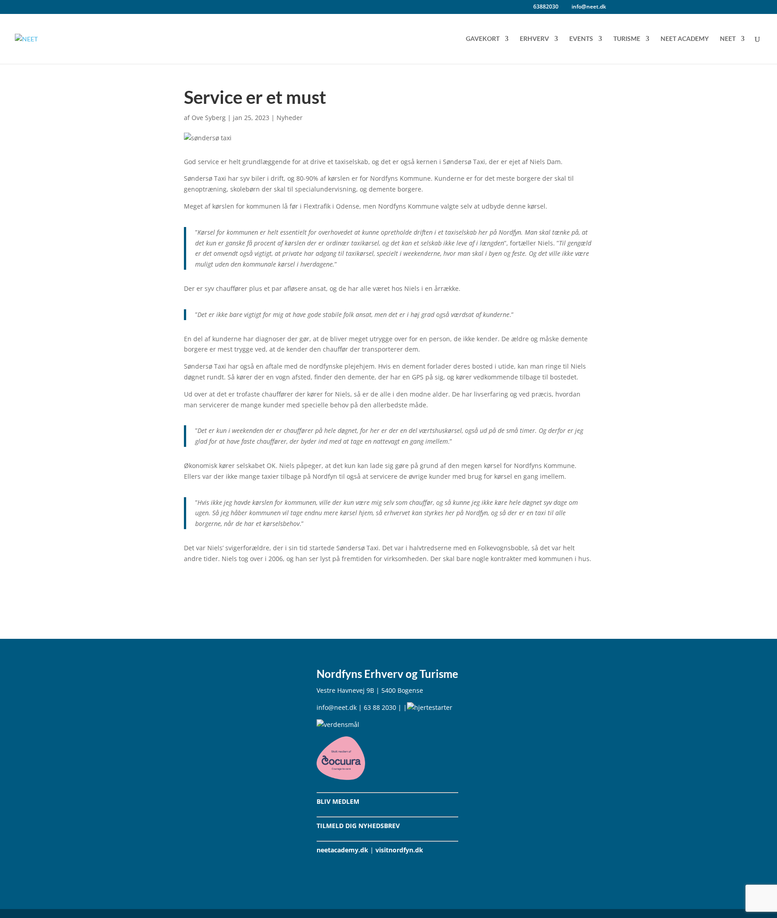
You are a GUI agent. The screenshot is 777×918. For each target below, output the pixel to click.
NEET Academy (685, 39)
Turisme (626, 39)
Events (581, 39)
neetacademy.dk (342, 850)
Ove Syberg (209, 117)
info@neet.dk (337, 707)
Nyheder (290, 117)
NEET (728, 39)
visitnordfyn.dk (399, 850)
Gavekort (483, 39)
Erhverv (534, 39)
